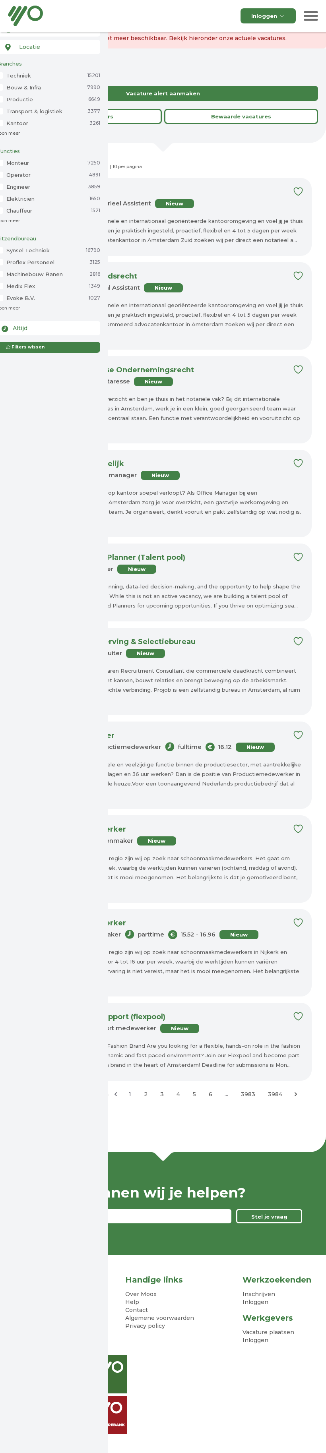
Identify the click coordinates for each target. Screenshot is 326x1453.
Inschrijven (259, 1294)
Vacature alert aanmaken (163, 93)
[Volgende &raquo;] (296, 1094)
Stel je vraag (269, 1216)
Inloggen (264, 16)
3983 (248, 1094)
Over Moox (141, 1294)
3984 (275, 1094)
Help (132, 1302)
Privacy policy (145, 1325)
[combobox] (48, 47)
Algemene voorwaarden (159, 1317)
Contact (136, 1310)
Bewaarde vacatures (241, 116)
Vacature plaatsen (268, 1332)
